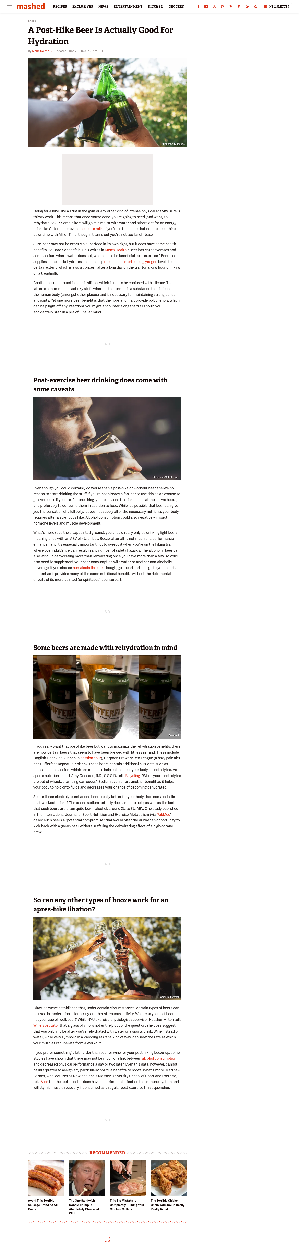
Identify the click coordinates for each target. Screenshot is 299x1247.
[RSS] (255, 7)
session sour (91, 758)
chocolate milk (91, 228)
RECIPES (60, 6)
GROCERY (176, 6)
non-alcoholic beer (88, 567)
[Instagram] (222, 7)
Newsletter (279, 6)
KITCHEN (155, 6)
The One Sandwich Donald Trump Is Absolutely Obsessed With (84, 1207)
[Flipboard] (239, 7)
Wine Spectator (46, 1025)
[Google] (247, 7)
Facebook (173, 735)
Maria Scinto (40, 51)
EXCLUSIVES (82, 6)
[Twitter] (214, 7)
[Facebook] (198, 7)
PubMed (163, 814)
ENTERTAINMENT (128, 6)
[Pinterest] (230, 7)
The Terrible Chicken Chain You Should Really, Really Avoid (168, 1205)
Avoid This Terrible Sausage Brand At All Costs (43, 1205)
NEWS (103, 6)
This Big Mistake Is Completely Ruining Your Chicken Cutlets (127, 1205)
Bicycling (132, 775)
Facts (32, 21)
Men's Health (116, 250)
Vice (44, 1081)
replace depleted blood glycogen (130, 261)
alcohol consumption (159, 1058)
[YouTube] (206, 7)
